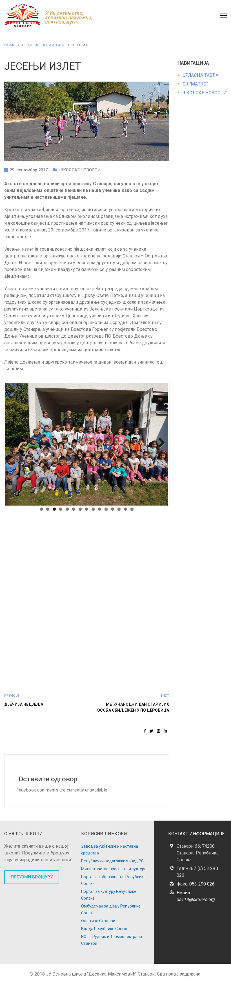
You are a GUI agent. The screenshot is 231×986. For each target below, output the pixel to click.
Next (159, 443)
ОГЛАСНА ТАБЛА (200, 75)
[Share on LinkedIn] (165, 731)
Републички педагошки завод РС (112, 861)
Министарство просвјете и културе (113, 869)
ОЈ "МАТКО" (195, 84)
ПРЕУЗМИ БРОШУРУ (32, 877)
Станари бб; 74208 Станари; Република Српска (198, 852)
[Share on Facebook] (145, 731)
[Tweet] (151, 731)
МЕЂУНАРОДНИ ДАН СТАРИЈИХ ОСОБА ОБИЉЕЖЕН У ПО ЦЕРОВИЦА (133, 707)
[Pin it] (159, 731)
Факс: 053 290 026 (196, 884)
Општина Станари (98, 921)
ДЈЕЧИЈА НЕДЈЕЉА (23, 704)
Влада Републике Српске (104, 928)
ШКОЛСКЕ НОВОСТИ (80, 169)
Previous (13, 443)
